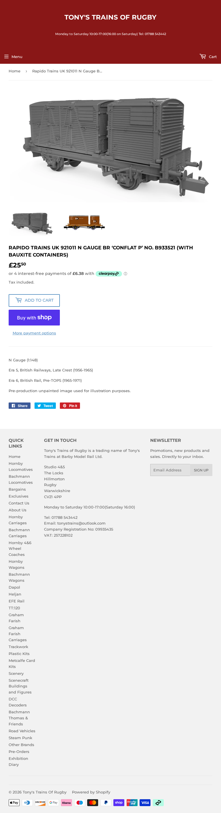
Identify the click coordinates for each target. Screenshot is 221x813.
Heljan (15, 594)
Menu (17, 56)
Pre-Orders (19, 751)
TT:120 (14, 608)
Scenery (16, 673)
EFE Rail (16, 601)
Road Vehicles (22, 731)
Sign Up (201, 470)
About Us (17, 510)
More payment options (34, 333)
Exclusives (18, 496)
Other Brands (21, 744)
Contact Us (19, 503)
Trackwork (18, 646)
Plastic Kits (19, 653)
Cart (212, 56)
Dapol (14, 587)
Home (14, 71)
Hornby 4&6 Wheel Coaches (20, 548)
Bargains (17, 489)
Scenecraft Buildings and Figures (20, 686)
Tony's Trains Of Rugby (110, 17)
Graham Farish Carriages (18, 633)
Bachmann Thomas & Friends (19, 718)
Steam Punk (20, 737)
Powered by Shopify (91, 792)
